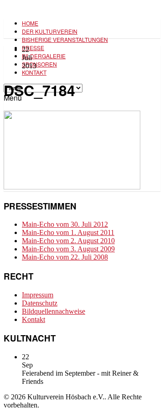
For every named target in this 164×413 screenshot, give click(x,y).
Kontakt (34, 72)
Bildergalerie (44, 56)
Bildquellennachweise (53, 311)
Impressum (37, 295)
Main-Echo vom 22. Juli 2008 (65, 257)
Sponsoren (39, 64)
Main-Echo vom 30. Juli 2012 (65, 224)
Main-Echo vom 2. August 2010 (68, 241)
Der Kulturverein (49, 31)
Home (30, 23)
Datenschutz (39, 303)
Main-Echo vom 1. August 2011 (68, 232)
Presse (33, 47)
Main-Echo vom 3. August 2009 (68, 249)
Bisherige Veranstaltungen (65, 39)
